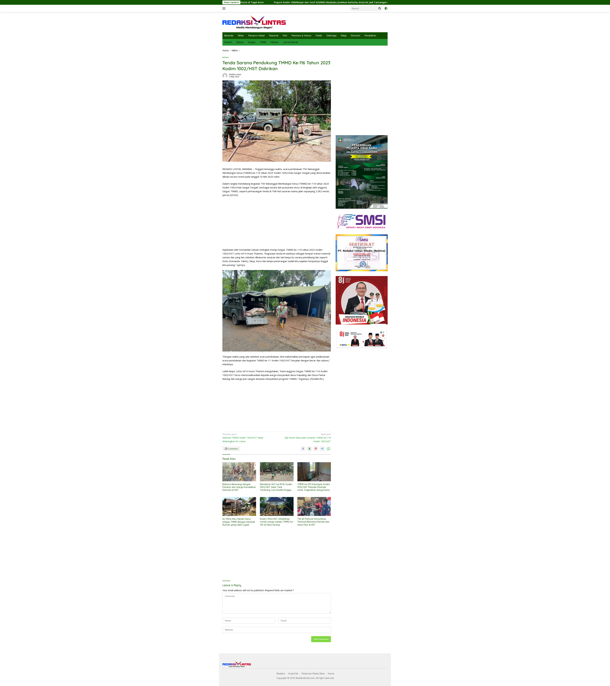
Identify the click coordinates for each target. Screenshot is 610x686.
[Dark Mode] (386, 8)
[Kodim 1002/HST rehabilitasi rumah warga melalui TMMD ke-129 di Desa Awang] (277, 506)
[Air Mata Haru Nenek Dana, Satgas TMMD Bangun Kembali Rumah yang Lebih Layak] (239, 506)
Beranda (228, 35)
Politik (319, 35)
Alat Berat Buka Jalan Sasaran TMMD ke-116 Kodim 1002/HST (308, 438)
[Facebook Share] (303, 448)
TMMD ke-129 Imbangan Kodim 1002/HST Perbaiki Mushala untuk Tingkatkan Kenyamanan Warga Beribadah (314, 487)
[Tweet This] (309, 448)
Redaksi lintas (235, 74)
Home (331, 673)
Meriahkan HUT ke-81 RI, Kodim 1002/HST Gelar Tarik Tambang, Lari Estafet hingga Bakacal (276, 487)
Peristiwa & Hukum (301, 35)
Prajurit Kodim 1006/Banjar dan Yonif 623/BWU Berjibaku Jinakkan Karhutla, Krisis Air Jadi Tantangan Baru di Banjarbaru (265, 2)
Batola (240, 42)
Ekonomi (355, 35)
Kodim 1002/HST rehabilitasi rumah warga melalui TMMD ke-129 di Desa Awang (276, 521)
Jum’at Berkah (290, 42)
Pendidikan (370, 35)
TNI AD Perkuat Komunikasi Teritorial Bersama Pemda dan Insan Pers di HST (313, 521)
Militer (241, 35)
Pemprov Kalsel (256, 35)
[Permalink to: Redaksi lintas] (224, 75)
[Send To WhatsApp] (328, 448)
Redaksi (281, 673)
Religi (343, 35)
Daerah (228, 42)
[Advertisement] (276, 222)
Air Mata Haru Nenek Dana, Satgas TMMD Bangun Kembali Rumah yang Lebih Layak (238, 521)
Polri (285, 35)
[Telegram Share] (322, 448)
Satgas (251, 42)
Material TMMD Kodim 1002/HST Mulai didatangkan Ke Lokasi (242, 438)
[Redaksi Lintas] (254, 21)
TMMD (263, 42)
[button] (379, 8)
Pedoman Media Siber (313, 673)
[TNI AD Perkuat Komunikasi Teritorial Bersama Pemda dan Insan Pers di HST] (314, 506)
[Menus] (224, 8)
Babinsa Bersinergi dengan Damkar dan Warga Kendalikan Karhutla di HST (384, 2)
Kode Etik (293, 673)
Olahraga (331, 35)
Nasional (273, 35)
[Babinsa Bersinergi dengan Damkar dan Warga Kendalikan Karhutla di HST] (239, 471)
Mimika (274, 42)
